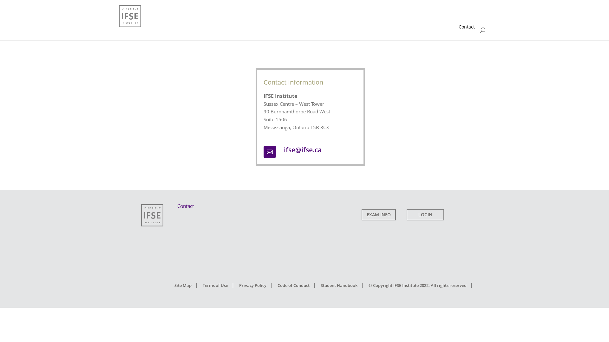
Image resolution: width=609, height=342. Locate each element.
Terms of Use (215, 285)
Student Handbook (339, 285)
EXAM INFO (379, 215)
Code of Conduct (294, 285)
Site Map (183, 285)
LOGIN (425, 215)
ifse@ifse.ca (303, 149)
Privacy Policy (252, 285)
